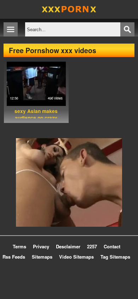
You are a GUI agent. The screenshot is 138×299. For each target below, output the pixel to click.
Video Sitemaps (76, 256)
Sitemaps (42, 256)
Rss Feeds (13, 256)
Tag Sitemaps (115, 256)
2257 (92, 246)
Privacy (41, 246)
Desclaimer (68, 246)
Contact (112, 246)
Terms (19, 246)
